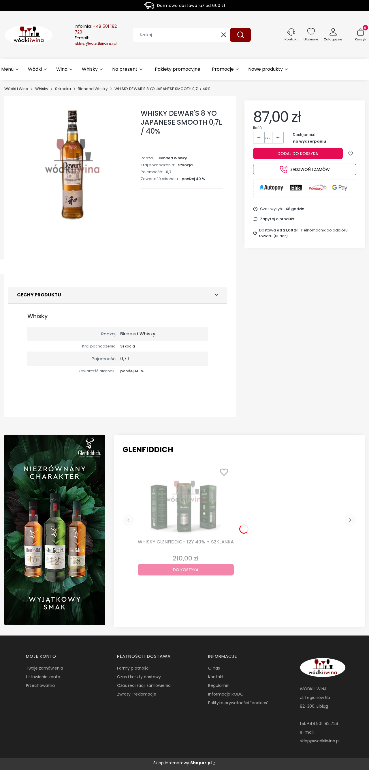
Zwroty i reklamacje (136, 694)
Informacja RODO (226, 694)
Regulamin (218, 685)
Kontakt (216, 677)
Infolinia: (96, 29)
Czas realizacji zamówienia (144, 685)
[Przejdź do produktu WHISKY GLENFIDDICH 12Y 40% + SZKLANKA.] (185, 501)
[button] (240, 35)
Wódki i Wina (16, 88)
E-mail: (96, 40)
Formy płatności (133, 668)
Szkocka (63, 88)
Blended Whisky (93, 88)
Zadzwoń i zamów (310, 169)
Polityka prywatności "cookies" (238, 703)
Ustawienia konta (43, 677)
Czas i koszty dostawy (139, 677)
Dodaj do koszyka (298, 153)
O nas (214, 668)
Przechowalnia (40, 685)
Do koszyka (185, 570)
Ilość (257, 127)
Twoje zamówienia (44, 668)
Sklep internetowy (182, 763)
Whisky (41, 88)
